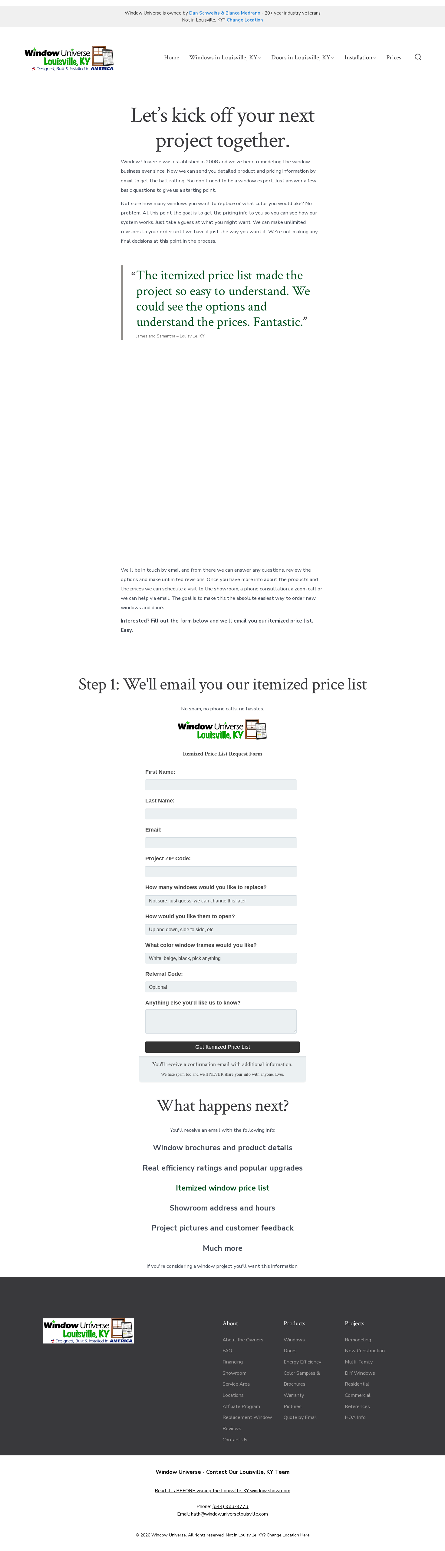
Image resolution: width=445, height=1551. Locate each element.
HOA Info (355, 1417)
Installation (358, 57)
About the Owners (242, 1340)
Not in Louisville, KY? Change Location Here (268, 1535)
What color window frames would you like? (201, 945)
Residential (357, 1384)
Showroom (234, 1373)
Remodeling (358, 1340)
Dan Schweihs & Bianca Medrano (224, 13)
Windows (294, 1340)
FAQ (227, 1350)
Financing (232, 1362)
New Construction (365, 1350)
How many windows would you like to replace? (206, 887)
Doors (290, 1350)
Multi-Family (359, 1362)
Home (171, 57)
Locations (233, 1395)
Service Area (236, 1384)
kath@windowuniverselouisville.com (229, 1514)
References (357, 1406)
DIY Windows (360, 1373)
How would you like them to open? (190, 916)
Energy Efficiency (302, 1362)
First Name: (160, 772)
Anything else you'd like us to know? (193, 1003)
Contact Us (234, 1439)
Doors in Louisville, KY (300, 57)
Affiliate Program (241, 1406)
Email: (153, 830)
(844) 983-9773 (230, 1506)
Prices (393, 57)
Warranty (294, 1395)
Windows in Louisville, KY (223, 57)
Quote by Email (300, 1417)
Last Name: (160, 801)
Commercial (358, 1395)
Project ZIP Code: (168, 858)
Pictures (293, 1406)
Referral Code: (164, 974)
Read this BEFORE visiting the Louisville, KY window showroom (222, 1490)
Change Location (245, 20)
